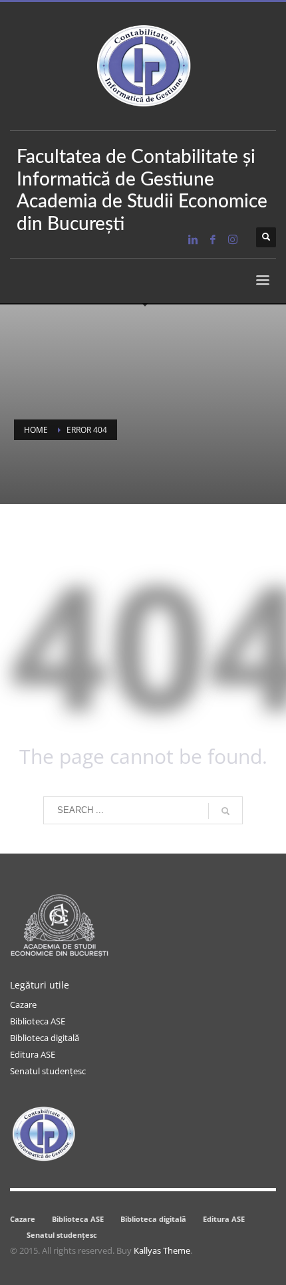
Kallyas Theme (162, 1250)
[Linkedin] (193, 239)
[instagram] (233, 239)
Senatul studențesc (48, 1071)
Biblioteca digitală (44, 1038)
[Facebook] (213, 239)
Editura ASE (32, 1054)
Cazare (23, 1004)
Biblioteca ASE (37, 1021)
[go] (225, 811)
